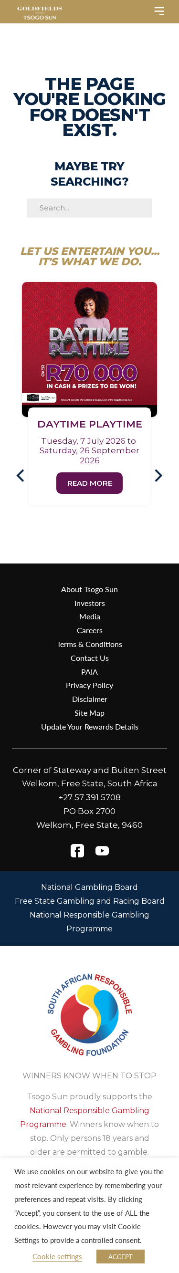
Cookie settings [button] (57, 1256)
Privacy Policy (89, 684)
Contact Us (90, 657)
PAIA (89, 671)
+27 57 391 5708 (89, 797)
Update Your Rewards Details (89, 726)
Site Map (89, 712)
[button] (24, 476)
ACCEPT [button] (120, 1256)
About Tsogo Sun (89, 589)
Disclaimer (89, 698)
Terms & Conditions (89, 643)
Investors (89, 602)
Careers (90, 630)
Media (89, 616)
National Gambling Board (89, 887)
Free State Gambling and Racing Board (90, 901)
